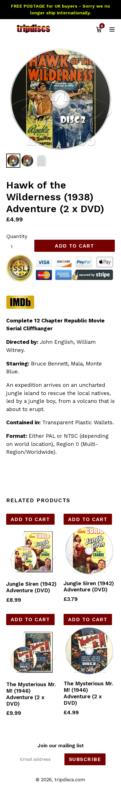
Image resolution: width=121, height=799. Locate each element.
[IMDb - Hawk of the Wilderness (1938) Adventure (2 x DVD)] (20, 307)
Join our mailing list (60, 745)
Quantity (16, 236)
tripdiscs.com (70, 779)
